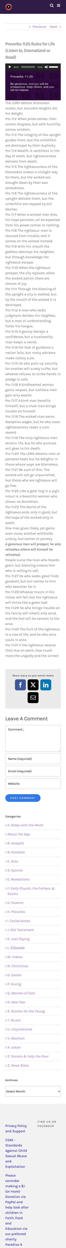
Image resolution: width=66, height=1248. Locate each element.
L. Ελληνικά (16, 948)
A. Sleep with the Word (25, 825)
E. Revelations (18, 879)
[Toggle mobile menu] (59, 5)
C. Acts (12, 861)
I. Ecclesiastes (18, 921)
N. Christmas (18, 966)
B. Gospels (15, 843)
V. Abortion (16, 1038)
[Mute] (46, 67)
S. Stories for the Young (26, 1011)
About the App (18, 834)
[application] (33, 67)
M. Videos (15, 957)
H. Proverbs (16, 912)
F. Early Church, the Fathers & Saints (31, 891)
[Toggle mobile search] (52, 5)
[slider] (54, 66)
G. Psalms (15, 903)
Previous (39, 27)
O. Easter (14, 975)
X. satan (14, 1047)
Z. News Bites (18, 1065)
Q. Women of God (21, 993)
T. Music (14, 1020)
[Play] (10, 67)
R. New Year (16, 1002)
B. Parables (16, 852)
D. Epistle (15, 870)
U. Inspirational (19, 1029)
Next (53, 27)
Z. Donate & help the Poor (28, 1056)
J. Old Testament (20, 930)
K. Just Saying (18, 939)
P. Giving (14, 984)
